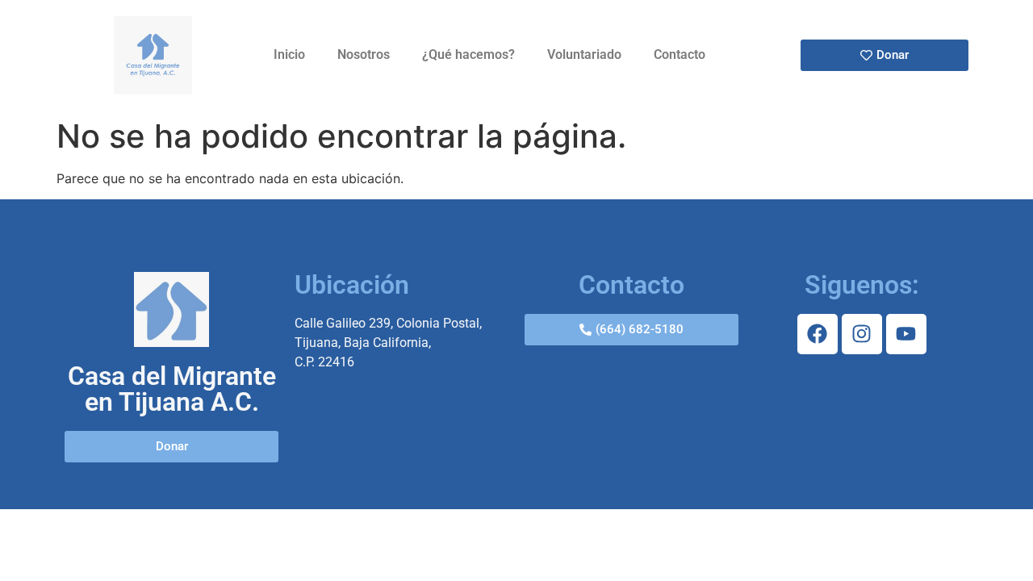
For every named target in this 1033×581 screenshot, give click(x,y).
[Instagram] (862, 334)
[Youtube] (906, 334)
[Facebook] (817, 334)
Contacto (679, 54)
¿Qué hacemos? (468, 54)
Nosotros (363, 54)
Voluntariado (584, 54)
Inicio (289, 54)
